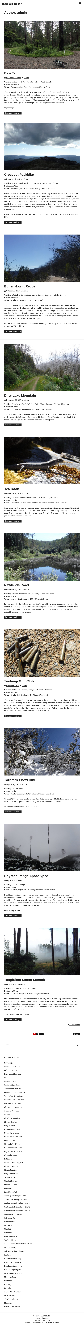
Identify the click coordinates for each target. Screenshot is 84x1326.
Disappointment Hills (13, 1262)
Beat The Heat (10, 1140)
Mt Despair (8, 1225)
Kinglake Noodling (12, 1129)
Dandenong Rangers (12, 1270)
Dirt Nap (7, 1284)
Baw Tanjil (12, 73)
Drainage (8, 1281)
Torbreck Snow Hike (20, 780)
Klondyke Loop (10, 1155)
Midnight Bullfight (12, 1144)
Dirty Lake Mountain (20, 395)
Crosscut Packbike (19, 174)
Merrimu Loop (10, 1277)
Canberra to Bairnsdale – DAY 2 (17, 1207)
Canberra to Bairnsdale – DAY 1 (17, 1211)
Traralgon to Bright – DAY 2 (15, 1196)
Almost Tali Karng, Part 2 (14, 1163)
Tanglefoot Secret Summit (24, 980)
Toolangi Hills (10, 1240)
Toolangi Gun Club (19, 681)
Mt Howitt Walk (10, 1122)
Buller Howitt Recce (19, 286)
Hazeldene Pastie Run (13, 1148)
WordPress (46, 1320)
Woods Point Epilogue (13, 1214)
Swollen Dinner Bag (12, 1259)
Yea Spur (7, 1255)
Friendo (7, 1288)
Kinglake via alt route (13, 1266)
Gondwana (8, 1115)
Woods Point (9, 1222)
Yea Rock (11, 489)
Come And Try (10, 1247)
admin (26, 78)
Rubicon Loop (10, 1159)
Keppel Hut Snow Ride (13, 1151)
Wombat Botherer (11, 1181)
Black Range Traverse (13, 1107)
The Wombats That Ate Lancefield (18, 1244)
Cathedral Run (10, 1218)
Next (76, 1034)
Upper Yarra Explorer (13, 1137)
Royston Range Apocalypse (26, 876)
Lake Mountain (10, 1236)
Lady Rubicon (9, 1126)
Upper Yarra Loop (11, 1133)
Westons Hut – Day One (13, 1103)
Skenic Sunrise (10, 1170)
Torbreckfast (9, 1177)
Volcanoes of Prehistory (14, 1251)
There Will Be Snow (12, 1292)
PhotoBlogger (36, 1322)
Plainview (8, 1303)
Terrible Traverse (11, 1111)
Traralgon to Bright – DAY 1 (15, 1199)
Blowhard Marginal (12, 1118)
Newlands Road (16, 585)
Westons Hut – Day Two (14, 1100)
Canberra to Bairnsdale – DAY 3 (17, 1203)
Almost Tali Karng (11, 1166)
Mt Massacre (9, 1296)
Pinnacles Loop (10, 1185)
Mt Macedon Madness (13, 1273)
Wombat (7, 1229)
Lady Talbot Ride (11, 1174)
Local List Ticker (11, 1188)
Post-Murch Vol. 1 (11, 1192)
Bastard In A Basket (12, 1307)
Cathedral (8, 1233)
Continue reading (13, 113)
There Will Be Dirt (12, 3)
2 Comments (74, 1025)
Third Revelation (11, 1299)
